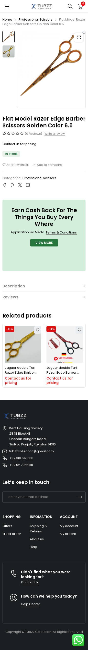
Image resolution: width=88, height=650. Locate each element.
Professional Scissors (36, 19)
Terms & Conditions (61, 232)
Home (7, 19)
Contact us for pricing (19, 144)
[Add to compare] (47, 165)
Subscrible (80, 497)
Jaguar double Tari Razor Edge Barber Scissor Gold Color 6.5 (22, 372)
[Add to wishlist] (15, 165)
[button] (78, 37)
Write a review (54, 133)
